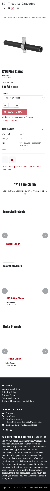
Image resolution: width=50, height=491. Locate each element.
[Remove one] (5, 105)
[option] (25, 235)
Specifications (8, 129)
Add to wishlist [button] (11, 121)
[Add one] (17, 105)
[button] (5, 235)
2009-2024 (19, 487)
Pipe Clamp (23, 17)
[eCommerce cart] (4, 8)
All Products (9, 17)
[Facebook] (5, 160)
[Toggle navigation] (17, 8)
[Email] (12, 160)
